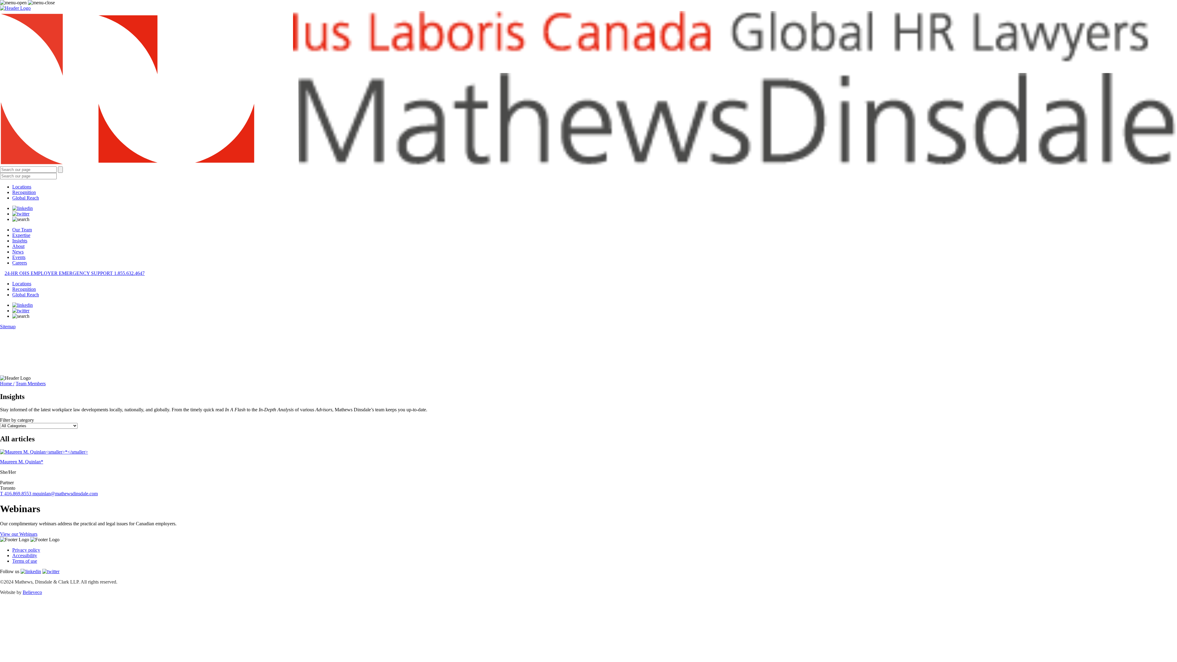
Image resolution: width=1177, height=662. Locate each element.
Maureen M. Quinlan (21, 461)
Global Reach (25, 197)
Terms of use (24, 561)
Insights (19, 240)
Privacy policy (26, 550)
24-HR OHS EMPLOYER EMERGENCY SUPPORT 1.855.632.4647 (75, 273)
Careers (19, 262)
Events (18, 257)
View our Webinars (18, 534)
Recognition (24, 192)
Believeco (32, 592)
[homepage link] (588, 88)
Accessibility (24, 555)
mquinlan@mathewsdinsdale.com (65, 493)
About (18, 246)
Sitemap (8, 326)
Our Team (22, 229)
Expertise (21, 235)
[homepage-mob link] (15, 8)
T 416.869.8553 (16, 493)
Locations (21, 186)
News (18, 251)
